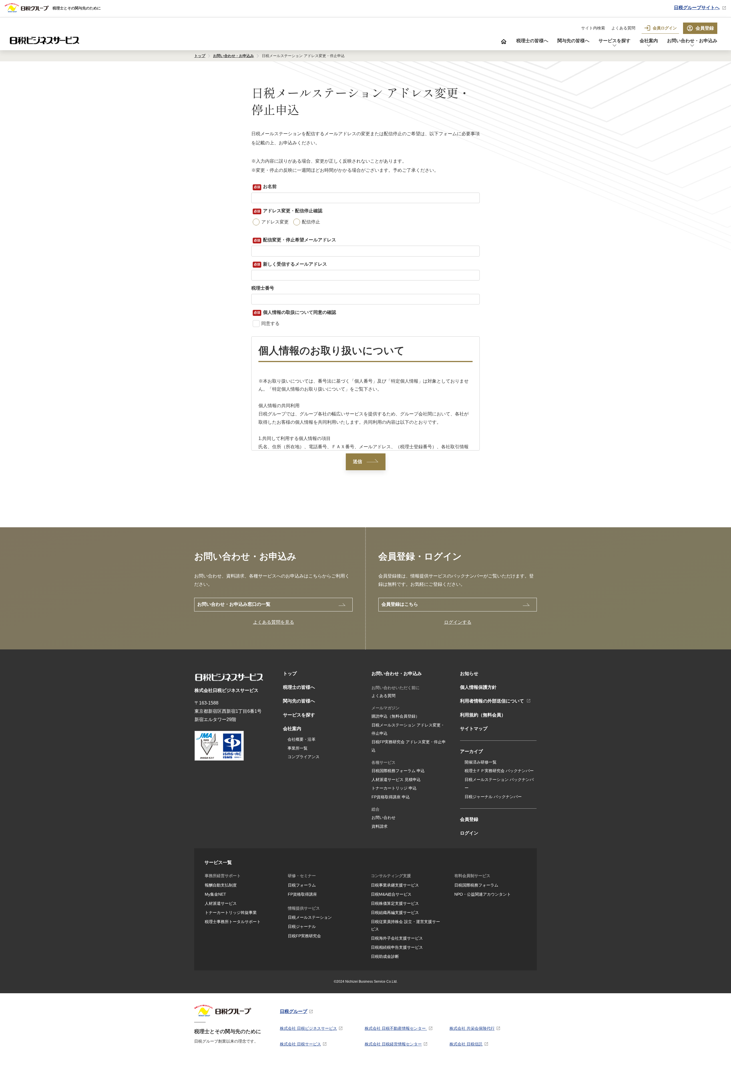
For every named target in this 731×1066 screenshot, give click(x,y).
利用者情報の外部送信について (492, 700)
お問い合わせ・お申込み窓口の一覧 (233, 604)
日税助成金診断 (385, 956)
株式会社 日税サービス (300, 1044)
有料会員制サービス (472, 875)
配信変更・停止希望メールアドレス (298, 239)
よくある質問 (623, 28)
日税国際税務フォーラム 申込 (398, 770)
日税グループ (293, 1011)
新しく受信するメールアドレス (294, 263)
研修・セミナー (302, 875)
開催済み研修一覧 (481, 762)
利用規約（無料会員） (483, 714)
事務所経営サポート (223, 875)
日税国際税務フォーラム (476, 885)
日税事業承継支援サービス (395, 885)
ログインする (457, 622)
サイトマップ (473, 728)
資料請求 (379, 826)
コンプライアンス (304, 756)
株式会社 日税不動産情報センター (396, 1028)
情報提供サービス (304, 908)
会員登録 (705, 28)
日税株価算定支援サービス (395, 903)
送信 (357, 461)
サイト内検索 (593, 28)
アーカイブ (471, 751)
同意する (270, 323)
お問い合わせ (383, 817)
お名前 (269, 186)
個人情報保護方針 (478, 687)
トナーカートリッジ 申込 (394, 788)
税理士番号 (262, 288)
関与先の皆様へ (573, 40)
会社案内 (649, 40)
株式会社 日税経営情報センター (393, 1044)
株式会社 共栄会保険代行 (472, 1028)
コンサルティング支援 (391, 875)
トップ (290, 673)
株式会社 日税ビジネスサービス (308, 1028)
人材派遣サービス (221, 903)
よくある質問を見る (273, 622)
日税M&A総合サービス (391, 894)
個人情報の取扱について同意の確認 (298, 312)
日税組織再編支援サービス (395, 912)
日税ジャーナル (302, 926)
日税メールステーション (310, 917)
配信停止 (311, 221)
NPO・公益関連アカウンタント (482, 894)
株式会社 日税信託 (466, 1044)
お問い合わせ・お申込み (692, 40)
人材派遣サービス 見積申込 (396, 779)
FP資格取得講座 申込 (390, 797)
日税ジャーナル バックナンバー (493, 796)
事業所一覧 (298, 748)
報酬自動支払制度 (221, 885)
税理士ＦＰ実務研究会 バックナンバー (499, 770)
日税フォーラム (302, 885)
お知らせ (469, 673)
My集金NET (215, 894)
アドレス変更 (275, 221)
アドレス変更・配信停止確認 (291, 210)
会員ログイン (665, 28)
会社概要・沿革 (302, 739)
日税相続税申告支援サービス (397, 947)
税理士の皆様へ (532, 40)
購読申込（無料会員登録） (395, 716)
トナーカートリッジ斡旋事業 (231, 912)
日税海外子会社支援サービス (397, 938)
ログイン (469, 833)
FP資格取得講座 (302, 894)
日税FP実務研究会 (304, 936)
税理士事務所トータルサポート (233, 921)
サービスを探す (614, 40)
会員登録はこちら (399, 604)
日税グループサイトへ (697, 7)
